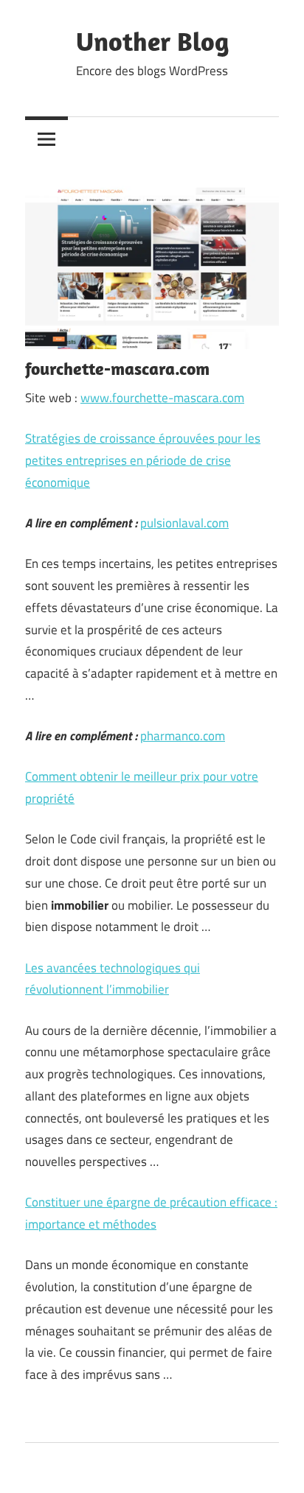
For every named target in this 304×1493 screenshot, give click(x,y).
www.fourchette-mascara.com (162, 397)
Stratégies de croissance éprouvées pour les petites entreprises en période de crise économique (142, 460)
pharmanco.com (182, 735)
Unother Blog (152, 40)
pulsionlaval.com (184, 523)
